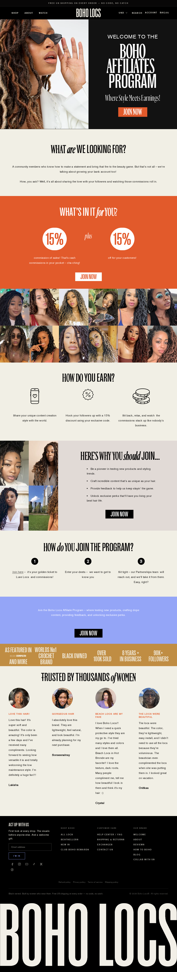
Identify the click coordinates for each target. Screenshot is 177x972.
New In (65, 844)
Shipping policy (111, 882)
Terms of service (95, 882)
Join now (88, 277)
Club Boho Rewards (75, 849)
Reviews (139, 844)
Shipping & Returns (111, 839)
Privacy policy (79, 882)
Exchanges (105, 844)
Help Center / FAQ (109, 834)
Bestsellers (70, 839)
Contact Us (105, 849)
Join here (17, 572)
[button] (164, 13)
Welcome (139, 834)
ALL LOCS (67, 834)
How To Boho (142, 849)
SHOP (15, 13)
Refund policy (65, 882)
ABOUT (29, 13)
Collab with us (144, 859)
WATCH (43, 13)
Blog (137, 854)
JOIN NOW (132, 112)
